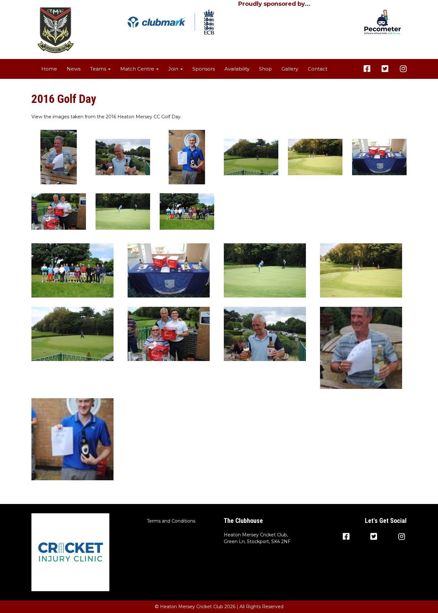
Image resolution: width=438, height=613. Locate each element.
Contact (317, 69)
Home (49, 69)
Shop (265, 69)
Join (174, 69)
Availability (236, 69)
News (73, 69)
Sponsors (203, 69)
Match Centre (138, 69)
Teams (98, 69)
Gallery (290, 69)
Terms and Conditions (171, 521)
